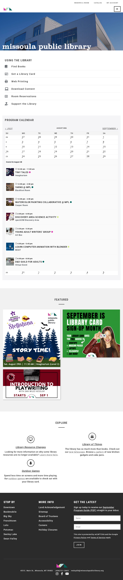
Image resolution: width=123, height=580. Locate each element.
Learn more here (49, 455)
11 (39, 146)
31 (88, 137)
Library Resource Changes (31, 447)
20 (72, 151)
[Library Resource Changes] (30, 439)
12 (55, 146)
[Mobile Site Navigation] (117, 9)
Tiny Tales (21, 172)
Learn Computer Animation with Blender (41, 247)
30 (72, 137)
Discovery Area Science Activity (35, 217)
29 (55, 137)
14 (88, 146)
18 (39, 151)
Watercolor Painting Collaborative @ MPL (42, 202)
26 (55, 156)
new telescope (77, 452)
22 (104, 151)
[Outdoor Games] (30, 463)
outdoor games (16, 478)
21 (88, 151)
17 (23, 151)
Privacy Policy (80, 538)
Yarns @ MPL (23, 187)
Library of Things (92, 444)
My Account (112, 3)
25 (39, 156)
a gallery (99, 452)
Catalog (98, 3)
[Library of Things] (92, 436)
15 (104, 146)
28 (39, 137)
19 (55, 151)
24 (23, 156)
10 (23, 146)
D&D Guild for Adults (28, 261)
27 (23, 137)
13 (72, 146)
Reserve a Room (81, 3)
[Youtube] (67, 573)
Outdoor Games (31, 470)
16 (7, 151)
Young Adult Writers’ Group (33, 232)
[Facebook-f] (62, 573)
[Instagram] (57, 573)
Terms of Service (98, 538)
